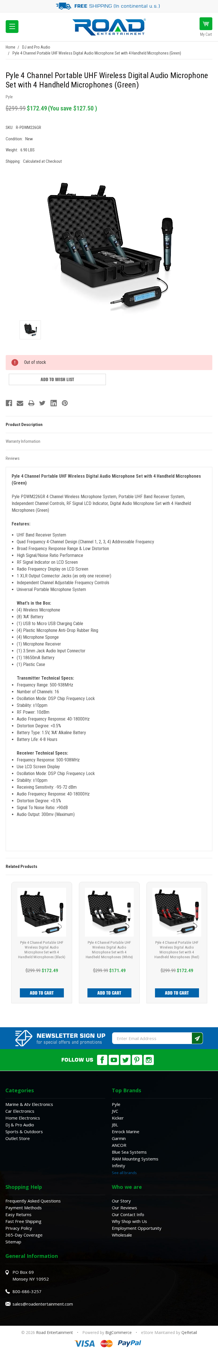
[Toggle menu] (12, 26)
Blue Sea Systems (129, 1152)
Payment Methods (23, 1207)
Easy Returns (18, 1214)
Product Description (24, 424)
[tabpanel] (42, 943)
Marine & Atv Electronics (29, 1104)
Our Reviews (124, 1207)
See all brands (124, 1172)
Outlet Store (17, 1138)
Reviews (13, 458)
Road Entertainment (55, 1332)
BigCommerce (118, 1332)
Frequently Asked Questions (33, 1201)
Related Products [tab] (21, 866)
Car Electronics (19, 1111)
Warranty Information (23, 441)
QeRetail (189, 1332)
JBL (115, 1125)
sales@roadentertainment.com (42, 1304)
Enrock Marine (125, 1131)
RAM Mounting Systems (135, 1159)
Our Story (121, 1201)
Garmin (119, 1138)
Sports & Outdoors (24, 1131)
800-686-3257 (26, 1291)
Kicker (118, 1118)
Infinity (118, 1165)
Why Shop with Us (129, 1221)
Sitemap (13, 1242)
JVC (115, 1111)
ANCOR (119, 1145)
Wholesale (122, 1235)
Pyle (116, 1104)
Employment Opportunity (137, 1228)
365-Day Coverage (24, 1235)
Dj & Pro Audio (19, 1125)
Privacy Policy (18, 1228)
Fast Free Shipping (23, 1221)
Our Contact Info (128, 1214)
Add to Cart (42, 993)
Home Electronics (22, 1118)
